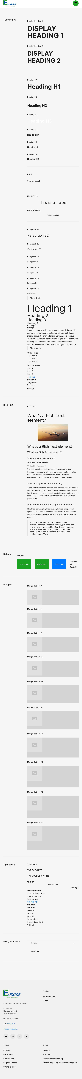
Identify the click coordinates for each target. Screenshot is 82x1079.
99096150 (11, 1024)
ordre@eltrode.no (10, 1029)
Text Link (35, 951)
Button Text (24, 564)
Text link (31, 377)
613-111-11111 (32, 902)
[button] (76, 3)
